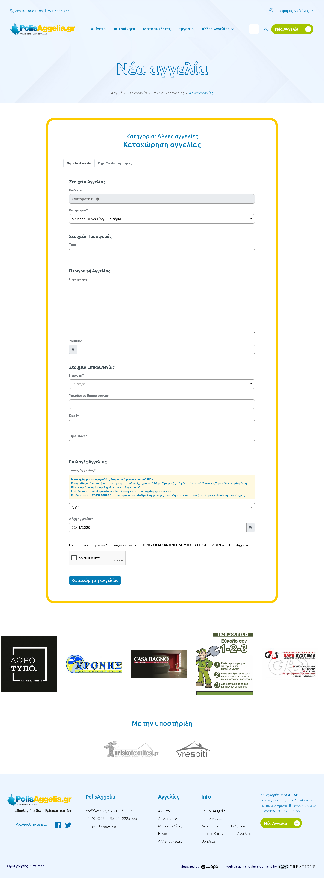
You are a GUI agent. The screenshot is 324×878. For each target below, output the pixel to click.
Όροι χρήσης (17, 866)
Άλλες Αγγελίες (215, 28)
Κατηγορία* (78, 210)
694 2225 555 (58, 11)
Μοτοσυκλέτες (157, 28)
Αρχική (116, 93)
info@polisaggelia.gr (149, 495)
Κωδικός (75, 190)
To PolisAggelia (214, 811)
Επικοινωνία (212, 818)
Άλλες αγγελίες (170, 841)
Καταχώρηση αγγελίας (94, 580)
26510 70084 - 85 (29, 11)
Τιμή (72, 244)
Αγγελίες (168, 797)
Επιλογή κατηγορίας (168, 93)
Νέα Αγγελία (286, 29)
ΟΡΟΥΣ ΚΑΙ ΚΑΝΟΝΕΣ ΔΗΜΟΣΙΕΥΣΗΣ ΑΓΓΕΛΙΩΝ (182, 545)
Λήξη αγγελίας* (81, 519)
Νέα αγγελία (137, 93)
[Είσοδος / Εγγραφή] (265, 29)
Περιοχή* (76, 375)
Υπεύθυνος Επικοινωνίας (89, 395)
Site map (37, 866)
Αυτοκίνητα (124, 28)
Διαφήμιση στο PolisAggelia (224, 826)
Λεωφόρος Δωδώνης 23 (294, 11)
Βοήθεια (208, 841)
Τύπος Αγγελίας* (82, 470)
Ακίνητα (98, 28)
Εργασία (186, 28)
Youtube (75, 341)
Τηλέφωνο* (78, 436)
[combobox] (162, 219)
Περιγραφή (78, 279)
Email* (74, 415)
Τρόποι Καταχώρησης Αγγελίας (227, 833)
